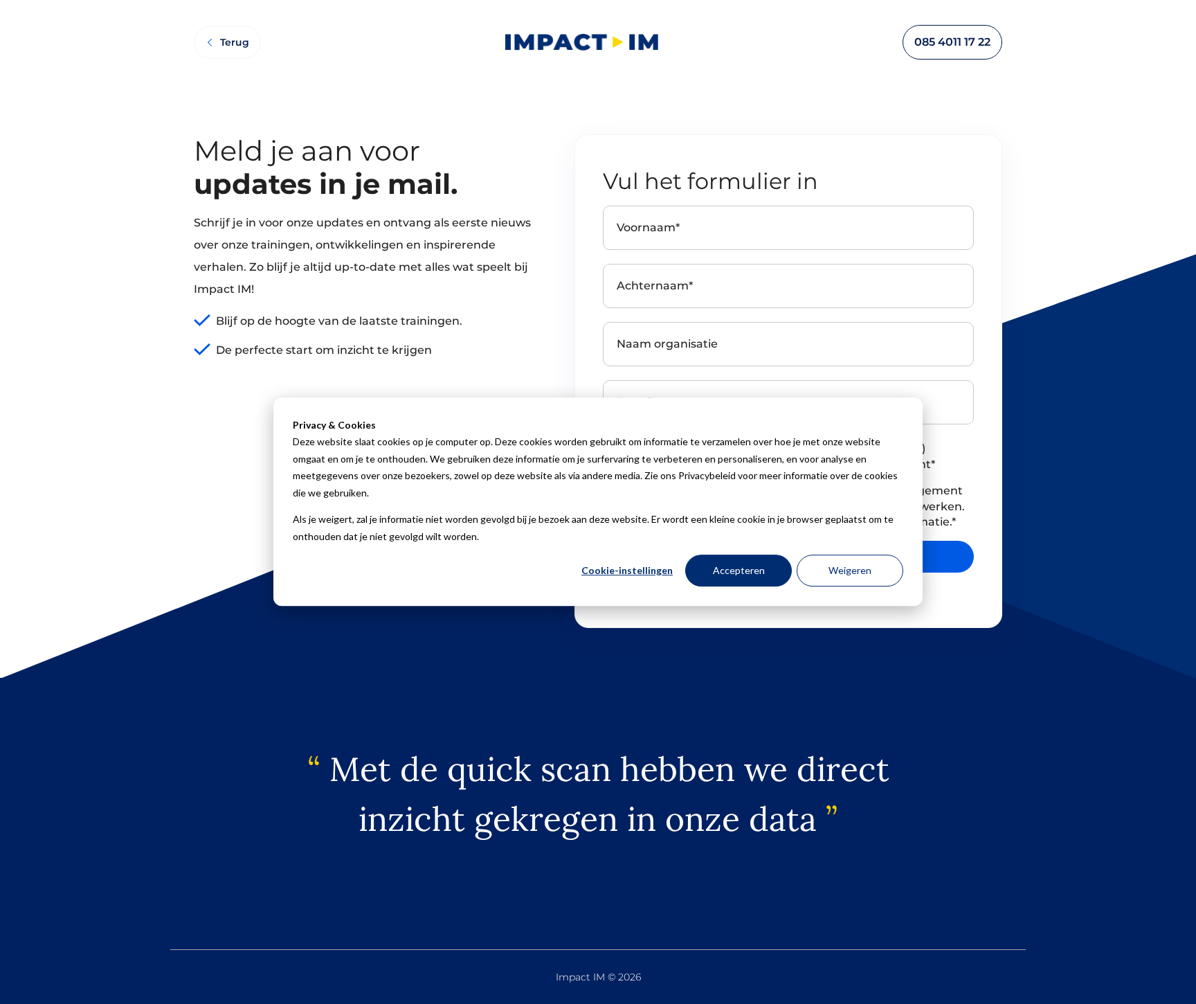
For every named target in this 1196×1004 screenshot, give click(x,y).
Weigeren (849, 571)
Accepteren (739, 571)
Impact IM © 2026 (598, 977)
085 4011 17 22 (952, 41)
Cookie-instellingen (627, 571)
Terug (234, 42)
